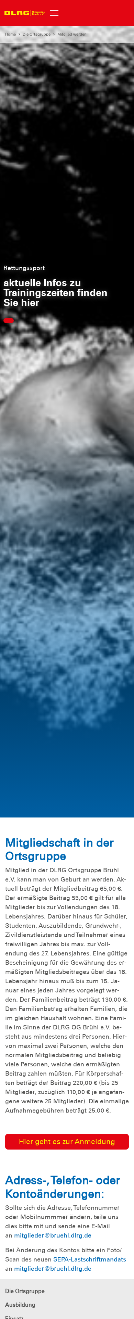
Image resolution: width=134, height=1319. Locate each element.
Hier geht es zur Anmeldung (67, 1141)
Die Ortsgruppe (37, 34)
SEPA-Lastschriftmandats (89, 1259)
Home (10, 34)
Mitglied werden (72, 34)
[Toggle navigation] (54, 13)
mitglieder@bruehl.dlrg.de (52, 1235)
